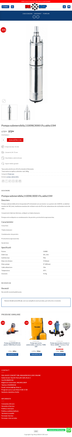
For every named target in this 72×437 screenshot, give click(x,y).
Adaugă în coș (15, 140)
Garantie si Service (7, 406)
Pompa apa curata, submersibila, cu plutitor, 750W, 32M (36, 344)
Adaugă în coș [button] (12, 354)
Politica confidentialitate (10, 411)
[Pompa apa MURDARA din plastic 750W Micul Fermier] (12, 329)
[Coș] (68, 6)
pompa (9, 177)
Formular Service (7, 416)
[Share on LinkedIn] (20, 181)
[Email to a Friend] (13, 181)
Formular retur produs (9, 418)
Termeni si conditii (7, 413)
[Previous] (5, 64)
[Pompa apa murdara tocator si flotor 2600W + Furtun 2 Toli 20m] (60, 329)
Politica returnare (7, 408)
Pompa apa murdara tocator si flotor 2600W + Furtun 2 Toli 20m (59, 344)
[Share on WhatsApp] (3, 181)
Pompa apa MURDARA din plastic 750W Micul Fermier (12, 344)
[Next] (67, 64)
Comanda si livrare (7, 404)
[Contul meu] (64, 6)
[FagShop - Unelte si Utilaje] (36, 7)
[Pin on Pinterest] (16, 181)
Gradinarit (38, 13)
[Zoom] (4, 101)
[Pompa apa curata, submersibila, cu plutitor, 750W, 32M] (36, 329)
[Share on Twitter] (9, 181)
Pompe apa (46, 13)
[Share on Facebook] (6, 181)
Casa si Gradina (27, 13)
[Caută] (12, 6)
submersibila (15, 177)
